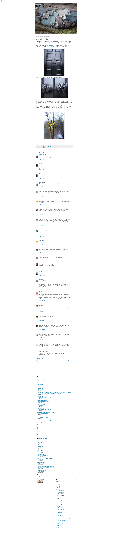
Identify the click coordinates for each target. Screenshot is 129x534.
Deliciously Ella (41, 408)
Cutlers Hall (52, 45)
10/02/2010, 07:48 (42, 186)
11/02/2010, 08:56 (42, 300)
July (59, 498)
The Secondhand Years (42, 434)
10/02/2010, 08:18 (42, 196)
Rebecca (40, 182)
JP (39, 271)
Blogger (69, 530)
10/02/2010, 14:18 (42, 252)
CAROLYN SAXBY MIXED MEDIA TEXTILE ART (47, 412)
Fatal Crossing (40, 385)
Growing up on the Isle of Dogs (44, 474)
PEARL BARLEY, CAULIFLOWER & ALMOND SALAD (47, 409)
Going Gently (40, 376)
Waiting (39, 443)
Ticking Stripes (41, 154)
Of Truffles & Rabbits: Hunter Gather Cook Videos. (46, 467)
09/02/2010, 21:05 (42, 169)
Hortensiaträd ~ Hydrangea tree (43, 451)
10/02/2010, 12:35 (42, 225)
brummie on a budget (42, 454)
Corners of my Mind (42, 380)
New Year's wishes (41, 459)
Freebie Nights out (61, 507)
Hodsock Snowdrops (62, 510)
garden (40, 147)
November (60, 492)
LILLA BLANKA (41, 450)
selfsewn (40, 416)
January (59, 525)
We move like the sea (41, 435)
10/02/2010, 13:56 (42, 244)
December (60, 490)
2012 (58, 486)
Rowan (40, 173)
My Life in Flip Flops (42, 384)
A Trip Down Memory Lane (42, 421)
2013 (58, 484)
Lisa (39, 262)
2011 (58, 487)
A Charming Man (61, 509)
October (59, 493)
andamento (40, 446)
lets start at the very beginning (43, 417)
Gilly (39, 291)
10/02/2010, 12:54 (42, 236)
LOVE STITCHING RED (42, 438)
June (59, 500)
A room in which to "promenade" (64, 518)
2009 (58, 527)
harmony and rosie (42, 248)
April (59, 503)
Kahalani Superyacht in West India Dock (44, 397)
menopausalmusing (42, 200)
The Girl (40, 315)
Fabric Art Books (41, 471)
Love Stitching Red (41, 439)
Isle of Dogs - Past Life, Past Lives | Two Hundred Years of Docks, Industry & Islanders (54, 392)
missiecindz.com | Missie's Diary (44, 420)
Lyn (39, 163)
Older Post (70, 360)
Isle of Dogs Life (41, 396)
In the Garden (40, 381)
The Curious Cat (42, 218)
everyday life (40, 388)
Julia (40, 229)
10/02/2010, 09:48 (42, 204)
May (59, 501)
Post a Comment (40, 358)
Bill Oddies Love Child (62, 512)
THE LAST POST (41, 463)
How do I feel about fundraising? (43, 455)
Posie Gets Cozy (41, 404)
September (60, 495)
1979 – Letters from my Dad (43, 475)
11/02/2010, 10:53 (42, 320)
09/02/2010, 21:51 (42, 178)
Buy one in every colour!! (62, 521)
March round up (41, 389)
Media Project (60, 523)
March (59, 504)
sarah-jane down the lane (43, 190)
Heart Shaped (43, 5)
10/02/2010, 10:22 (42, 214)
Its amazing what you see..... (63, 520)
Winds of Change (41, 462)
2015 (58, 481)
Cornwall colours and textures (43, 413)
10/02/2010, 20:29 (42, 275)
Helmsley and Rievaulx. (42, 447)
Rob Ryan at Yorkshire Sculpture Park (65, 517)
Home (54, 360)
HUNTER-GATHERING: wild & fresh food (46, 466)
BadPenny (41, 332)
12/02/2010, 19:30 (42, 356)
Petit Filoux (41, 255)
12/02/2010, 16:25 (42, 339)
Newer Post (38, 360)
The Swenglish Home (42, 428)
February (60, 506)
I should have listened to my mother (45, 458)
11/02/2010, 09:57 (42, 311)
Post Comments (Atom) (45, 362)
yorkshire (43, 147)
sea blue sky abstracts (42, 400)
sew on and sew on (42, 470)
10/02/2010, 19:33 (42, 267)
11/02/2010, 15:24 (42, 329)
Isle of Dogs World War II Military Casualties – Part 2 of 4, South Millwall (49, 393)
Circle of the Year (41, 442)
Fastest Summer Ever (42, 405)
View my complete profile (47, 481)
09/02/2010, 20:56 (42, 159)
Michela (40, 240)
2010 (58, 489)
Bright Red (60, 515)
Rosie (40, 279)
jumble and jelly (41, 424)
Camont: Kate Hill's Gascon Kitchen (45, 430)
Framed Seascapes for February (43, 401)
